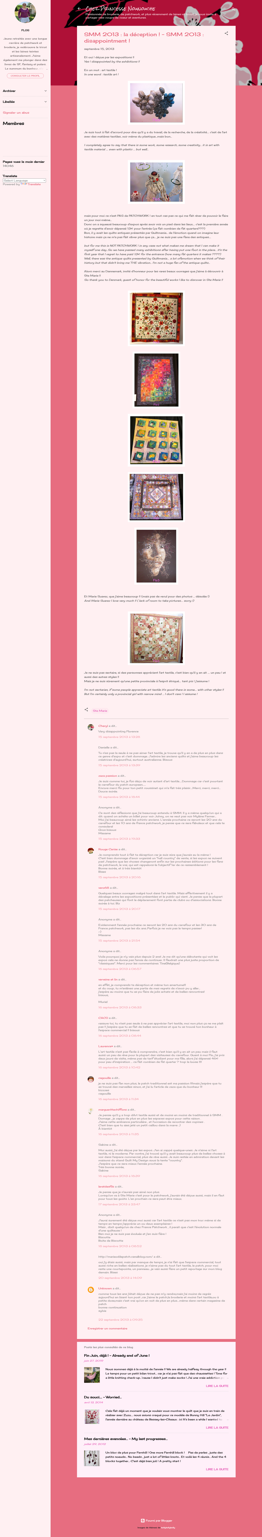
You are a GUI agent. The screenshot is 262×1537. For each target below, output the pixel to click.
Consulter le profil (25, 75)
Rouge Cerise (108, 849)
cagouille (104, 1078)
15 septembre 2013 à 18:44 (119, 797)
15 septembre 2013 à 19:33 (119, 838)
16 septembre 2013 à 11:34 (118, 1099)
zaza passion (107, 775)
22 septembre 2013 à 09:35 (120, 1319)
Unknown (105, 1288)
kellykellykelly (168, 1527)
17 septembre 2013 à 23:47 (119, 1204)
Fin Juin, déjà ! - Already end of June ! (117, 1355)
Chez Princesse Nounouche (120, 9)
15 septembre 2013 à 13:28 (119, 737)
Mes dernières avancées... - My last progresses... (126, 1439)
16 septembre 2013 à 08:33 (120, 1007)
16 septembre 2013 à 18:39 (119, 1176)
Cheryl (103, 726)
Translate (34, 184)
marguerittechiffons (112, 1109)
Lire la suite (217, 1386)
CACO (103, 1018)
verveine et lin (107, 979)
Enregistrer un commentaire (107, 1328)
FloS (25, 30)
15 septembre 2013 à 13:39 (119, 765)
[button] (226, 34)
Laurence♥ (105, 1046)
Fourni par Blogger (158, 1520)
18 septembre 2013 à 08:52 (120, 1246)
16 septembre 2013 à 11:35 (118, 1134)
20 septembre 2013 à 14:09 (120, 1278)
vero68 (103, 887)
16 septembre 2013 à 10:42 (119, 1067)
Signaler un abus (16, 112)
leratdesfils (106, 1186)
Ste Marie (100, 710)
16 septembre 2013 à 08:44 (119, 1035)
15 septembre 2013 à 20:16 (119, 877)
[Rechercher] (233, 9)
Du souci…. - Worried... (103, 1397)
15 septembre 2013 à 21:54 (119, 940)
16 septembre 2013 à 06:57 (119, 969)
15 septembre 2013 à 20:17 (119, 909)
